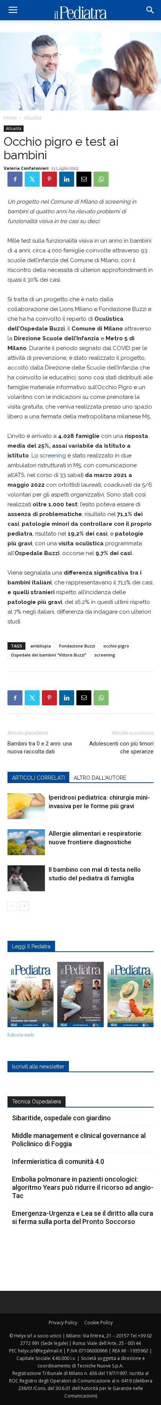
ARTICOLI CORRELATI (38, 778)
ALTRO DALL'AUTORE (100, 778)
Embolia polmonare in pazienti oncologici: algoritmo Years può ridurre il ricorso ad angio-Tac (83, 1187)
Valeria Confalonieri (26, 168)
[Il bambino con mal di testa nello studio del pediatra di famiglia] (26, 878)
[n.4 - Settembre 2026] (30, 996)
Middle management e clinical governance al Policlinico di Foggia (79, 1140)
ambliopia (40, 646)
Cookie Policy (98, 1322)
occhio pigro (116, 646)
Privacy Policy (63, 1322)
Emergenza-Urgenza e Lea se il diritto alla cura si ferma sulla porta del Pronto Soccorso (82, 1217)
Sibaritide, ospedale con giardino (61, 1118)
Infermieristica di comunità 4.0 (58, 1161)
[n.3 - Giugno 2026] (80, 996)
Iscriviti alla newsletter (38, 1067)
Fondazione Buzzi (77, 646)
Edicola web (20, 1035)
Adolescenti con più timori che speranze (121, 747)
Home (10, 118)
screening (53, 455)
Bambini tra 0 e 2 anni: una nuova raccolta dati (39, 747)
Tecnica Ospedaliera (36, 1102)
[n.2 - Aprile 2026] (130, 996)
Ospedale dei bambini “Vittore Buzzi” (48, 655)
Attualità (33, 118)
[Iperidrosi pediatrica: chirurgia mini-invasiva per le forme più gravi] (26, 806)
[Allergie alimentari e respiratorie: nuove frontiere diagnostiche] (26, 842)
